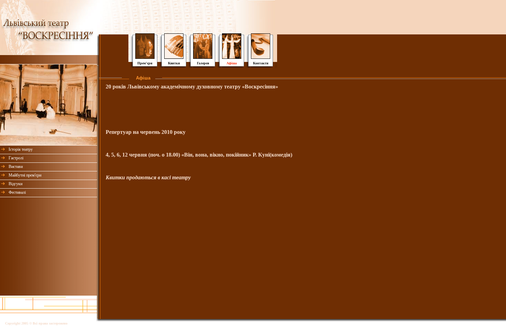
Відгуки (15, 183)
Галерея (203, 63)
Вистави (16, 166)
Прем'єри (144, 63)
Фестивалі (17, 192)
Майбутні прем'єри (25, 175)
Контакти (260, 63)
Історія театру (21, 149)
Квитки (174, 63)
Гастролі (16, 158)
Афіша (231, 63)
